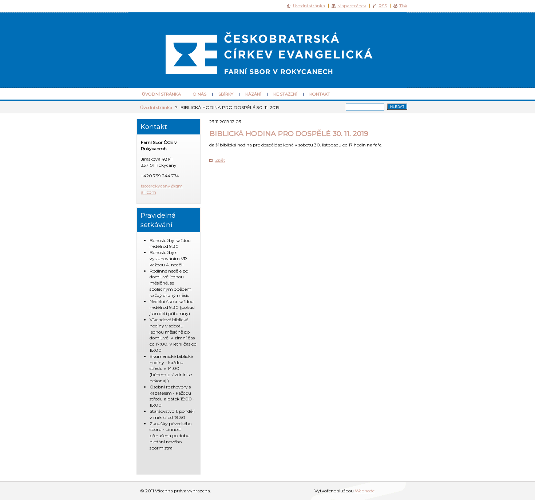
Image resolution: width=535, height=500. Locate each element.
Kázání (253, 94)
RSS (383, 5)
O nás (199, 94)
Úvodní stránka (161, 94)
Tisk (403, 5)
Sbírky (225, 94)
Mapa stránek (351, 5)
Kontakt (319, 94)
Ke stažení (285, 94)
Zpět (220, 160)
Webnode (364, 490)
